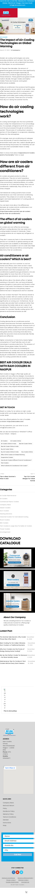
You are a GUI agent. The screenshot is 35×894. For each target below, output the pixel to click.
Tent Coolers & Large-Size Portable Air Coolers (16, 526)
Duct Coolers (4, 510)
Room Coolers (5, 520)
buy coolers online (27, 452)
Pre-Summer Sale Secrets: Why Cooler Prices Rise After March (13, 638)
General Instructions (7, 821)
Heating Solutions (6, 513)
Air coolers (4, 440)
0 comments (15, 50)
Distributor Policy (8, 811)
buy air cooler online (7, 449)
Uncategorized (5, 532)
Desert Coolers (5, 507)
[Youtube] (17, 872)
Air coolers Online (15, 440)
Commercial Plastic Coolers (9, 501)
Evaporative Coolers (7, 457)
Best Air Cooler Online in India (9, 446)
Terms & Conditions (9, 817)
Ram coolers (5, 463)
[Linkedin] (21, 872)
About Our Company (15, 617)
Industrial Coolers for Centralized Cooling (14, 516)
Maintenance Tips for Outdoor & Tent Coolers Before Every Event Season (13, 662)
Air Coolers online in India (8, 443)
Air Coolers (3, 37)
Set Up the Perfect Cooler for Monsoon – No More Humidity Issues (13, 656)
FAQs (4, 825)
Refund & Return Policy (8, 807)
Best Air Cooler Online (25, 443)
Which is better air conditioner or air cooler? (14, 465)
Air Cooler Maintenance (8, 495)
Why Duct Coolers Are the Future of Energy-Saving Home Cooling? (12, 650)
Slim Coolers (4, 523)
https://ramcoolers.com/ (15, 421)
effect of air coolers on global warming (13, 454)
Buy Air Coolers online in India (10, 452)
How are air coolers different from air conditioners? (16, 460)
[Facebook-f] (13, 872)
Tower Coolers (5, 529)
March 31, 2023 (5, 50)
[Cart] (26, 892)
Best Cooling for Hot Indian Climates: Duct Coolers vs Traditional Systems (12, 644)
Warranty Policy (8, 814)
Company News (5, 504)
